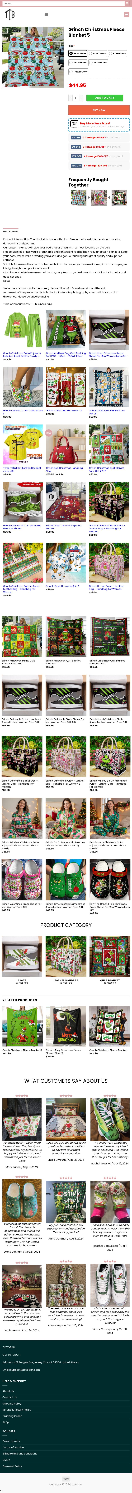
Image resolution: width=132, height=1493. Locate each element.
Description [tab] (11, 231)
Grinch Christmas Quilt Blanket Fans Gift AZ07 (106, 470)
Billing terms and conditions (19, 1453)
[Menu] (46, 14)
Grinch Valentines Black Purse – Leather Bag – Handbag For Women (107, 528)
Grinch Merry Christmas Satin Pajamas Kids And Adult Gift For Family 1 (108, 845)
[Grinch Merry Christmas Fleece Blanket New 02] (66, 1026)
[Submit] (127, 3)
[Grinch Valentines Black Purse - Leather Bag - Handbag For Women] (109, 502)
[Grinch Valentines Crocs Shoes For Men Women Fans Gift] (22, 879)
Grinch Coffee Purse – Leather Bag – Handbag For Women (106, 588)
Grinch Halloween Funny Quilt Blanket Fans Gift (18, 662)
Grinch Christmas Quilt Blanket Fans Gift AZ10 (107, 662)
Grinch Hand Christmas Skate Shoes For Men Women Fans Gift (108, 355)
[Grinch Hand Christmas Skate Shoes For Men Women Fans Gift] (109, 330)
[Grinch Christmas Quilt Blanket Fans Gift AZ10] (110, 636)
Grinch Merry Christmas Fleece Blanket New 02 (63, 1052)
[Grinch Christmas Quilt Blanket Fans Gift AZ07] (109, 444)
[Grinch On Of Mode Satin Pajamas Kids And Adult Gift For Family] (66, 818)
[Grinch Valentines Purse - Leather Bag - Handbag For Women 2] (66, 756)
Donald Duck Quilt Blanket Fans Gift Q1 (107, 412)
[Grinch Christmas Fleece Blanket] (109, 1026)
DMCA (6, 1460)
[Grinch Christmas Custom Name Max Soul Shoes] (23, 502)
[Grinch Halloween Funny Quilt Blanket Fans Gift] (22, 636)
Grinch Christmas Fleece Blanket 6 (22, 1050)
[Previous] (2, 1036)
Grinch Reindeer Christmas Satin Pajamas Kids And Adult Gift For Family (20, 845)
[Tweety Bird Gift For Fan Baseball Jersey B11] (23, 444)
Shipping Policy (11, 1403)
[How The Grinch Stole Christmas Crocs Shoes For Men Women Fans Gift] (110, 879)
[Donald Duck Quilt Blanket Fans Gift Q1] (109, 387)
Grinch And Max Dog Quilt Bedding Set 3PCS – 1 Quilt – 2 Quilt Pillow (66, 355)
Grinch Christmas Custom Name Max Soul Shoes (22, 527)
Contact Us (9, 1397)
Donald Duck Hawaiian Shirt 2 (63, 586)
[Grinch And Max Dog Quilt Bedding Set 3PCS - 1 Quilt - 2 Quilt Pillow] (66, 330)
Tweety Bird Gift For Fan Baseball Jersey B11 (22, 470)
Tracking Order (12, 1416)
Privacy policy (11, 1441)
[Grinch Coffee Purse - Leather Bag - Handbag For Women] (109, 563)
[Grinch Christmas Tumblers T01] (66, 387)
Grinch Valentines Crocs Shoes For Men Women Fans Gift (21, 906)
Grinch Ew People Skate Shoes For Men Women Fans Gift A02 (65, 721)
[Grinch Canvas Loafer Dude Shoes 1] (23, 387)
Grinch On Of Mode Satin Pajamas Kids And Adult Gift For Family (65, 844)
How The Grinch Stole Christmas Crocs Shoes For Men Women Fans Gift (110, 907)
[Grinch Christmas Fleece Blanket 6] (22, 1026)
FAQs (5, 1422)
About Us (8, 1391)
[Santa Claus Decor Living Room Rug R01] (66, 502)
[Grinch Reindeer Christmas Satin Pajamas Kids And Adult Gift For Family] (22, 818)
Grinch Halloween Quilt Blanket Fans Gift (63, 662)
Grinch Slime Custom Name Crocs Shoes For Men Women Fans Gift (65, 906)
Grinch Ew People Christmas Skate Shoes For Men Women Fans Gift (21, 721)
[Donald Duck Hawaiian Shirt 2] (66, 563)
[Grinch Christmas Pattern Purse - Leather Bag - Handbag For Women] (23, 563)
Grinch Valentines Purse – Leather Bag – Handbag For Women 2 (65, 782)
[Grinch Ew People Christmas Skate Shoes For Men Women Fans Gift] (22, 695)
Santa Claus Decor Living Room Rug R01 (64, 527)
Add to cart (104, 98)
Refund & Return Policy (16, 1410)
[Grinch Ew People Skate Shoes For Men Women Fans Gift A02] (66, 695)
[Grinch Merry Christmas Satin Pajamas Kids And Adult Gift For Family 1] (110, 818)
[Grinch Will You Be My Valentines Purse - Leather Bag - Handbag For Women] (110, 756)
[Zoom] (7, 84)
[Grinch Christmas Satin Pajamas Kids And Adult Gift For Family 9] (23, 330)
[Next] (129, 1036)
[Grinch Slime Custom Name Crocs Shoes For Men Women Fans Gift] (66, 879)
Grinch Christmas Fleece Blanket (108, 1050)
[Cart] (126, 14)
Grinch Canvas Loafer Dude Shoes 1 (23, 412)
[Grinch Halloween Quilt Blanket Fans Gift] (66, 636)
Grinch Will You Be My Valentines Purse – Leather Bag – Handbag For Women (108, 783)
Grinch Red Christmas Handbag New (64, 470)
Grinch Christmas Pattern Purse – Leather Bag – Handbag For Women (22, 589)
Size (71, 46)
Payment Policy (12, 1466)
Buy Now (99, 110)
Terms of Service (13, 1447)
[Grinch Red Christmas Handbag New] (66, 444)
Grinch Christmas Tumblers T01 (64, 410)
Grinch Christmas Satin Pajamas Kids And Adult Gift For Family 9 (22, 355)
